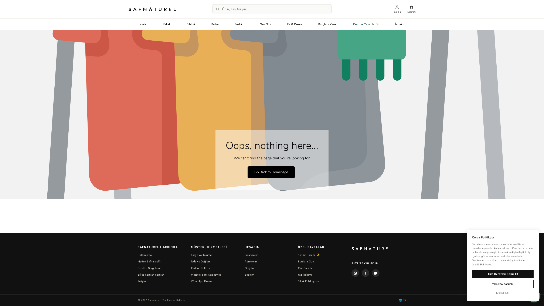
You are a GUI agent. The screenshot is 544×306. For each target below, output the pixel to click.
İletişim (142, 281)
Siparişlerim (251, 255)
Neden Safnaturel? (149, 261)
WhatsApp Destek (201, 281)
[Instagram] (355, 273)
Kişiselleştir (502, 292)
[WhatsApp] (376, 273)
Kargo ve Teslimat (201, 255)
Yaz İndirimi (305, 275)
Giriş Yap (250, 268)
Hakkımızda (145, 255)
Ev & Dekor (294, 24)
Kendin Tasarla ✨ (366, 24)
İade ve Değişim (201, 261)
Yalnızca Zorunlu (503, 284)
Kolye (215, 24)
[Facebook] (365, 273)
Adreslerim (251, 261)
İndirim (399, 24)
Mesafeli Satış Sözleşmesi (206, 275)
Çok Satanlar (305, 268)
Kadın (143, 24)
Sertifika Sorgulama (149, 268)
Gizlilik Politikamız (482, 264)
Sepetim (249, 275)
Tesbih (239, 24)
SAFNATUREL (153, 9)
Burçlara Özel (327, 24)
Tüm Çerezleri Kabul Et (503, 274)
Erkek (166, 24)
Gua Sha (265, 24)
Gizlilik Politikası (200, 268)
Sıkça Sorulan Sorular (151, 275)
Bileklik (191, 24)
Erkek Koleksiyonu (308, 281)
